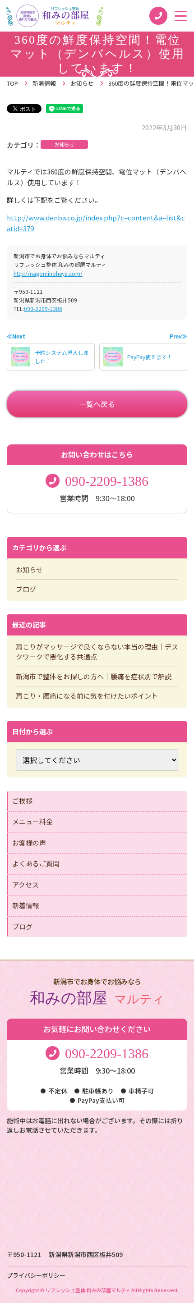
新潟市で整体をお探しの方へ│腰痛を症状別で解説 (93, 676)
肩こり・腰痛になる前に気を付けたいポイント (87, 695)
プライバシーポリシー (36, 1275)
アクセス (25, 884)
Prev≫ (178, 336)
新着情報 (25, 905)
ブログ (26, 589)
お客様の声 (29, 842)
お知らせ (64, 144)
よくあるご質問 (36, 863)
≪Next (16, 336)
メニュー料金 (32, 821)
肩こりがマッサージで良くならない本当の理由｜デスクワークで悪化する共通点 (97, 652)
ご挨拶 (22, 800)
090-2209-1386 (43, 308)
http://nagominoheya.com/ (48, 273)
